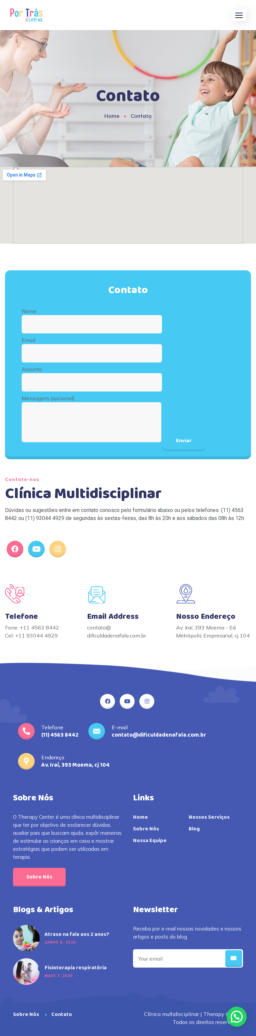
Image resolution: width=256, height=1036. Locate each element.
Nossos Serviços (209, 817)
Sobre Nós (39, 877)
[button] (239, 15)
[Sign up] (233, 958)
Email (28, 340)
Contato (61, 1014)
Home (111, 115)
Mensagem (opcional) (48, 398)
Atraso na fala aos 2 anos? (77, 934)
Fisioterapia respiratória (76, 968)
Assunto (32, 369)
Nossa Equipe (150, 840)
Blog (194, 829)
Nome (29, 311)
